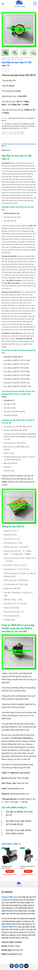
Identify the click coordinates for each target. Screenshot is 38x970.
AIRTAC (20, 59)
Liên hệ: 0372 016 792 (10, 874)
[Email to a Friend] (15, 133)
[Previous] (5, 29)
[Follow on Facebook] (12, 966)
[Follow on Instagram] (16, 966)
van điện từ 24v (16, 124)
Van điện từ (7, 124)
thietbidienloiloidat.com (19, 794)
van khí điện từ (12, 128)
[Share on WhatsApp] (3, 133)
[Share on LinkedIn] (22, 133)
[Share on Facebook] (7, 133)
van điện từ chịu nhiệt (28, 124)
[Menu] (3, 3)
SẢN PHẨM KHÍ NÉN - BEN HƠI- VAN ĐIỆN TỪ (21, 118)
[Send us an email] (26, 966)
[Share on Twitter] (11, 133)
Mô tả (4, 146)
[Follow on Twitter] (21, 966)
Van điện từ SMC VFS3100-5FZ (7, 867)
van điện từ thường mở (20, 126)
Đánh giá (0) (6, 150)
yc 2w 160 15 (23, 128)
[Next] (33, 29)
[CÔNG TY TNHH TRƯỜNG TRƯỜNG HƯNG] (19, 4)
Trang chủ (5, 57)
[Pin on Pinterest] (18, 133)
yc (18, 128)
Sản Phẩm (14, 57)
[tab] (19, 146)
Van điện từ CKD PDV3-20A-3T (27, 867)
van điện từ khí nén (7, 126)
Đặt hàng (10, 871)
